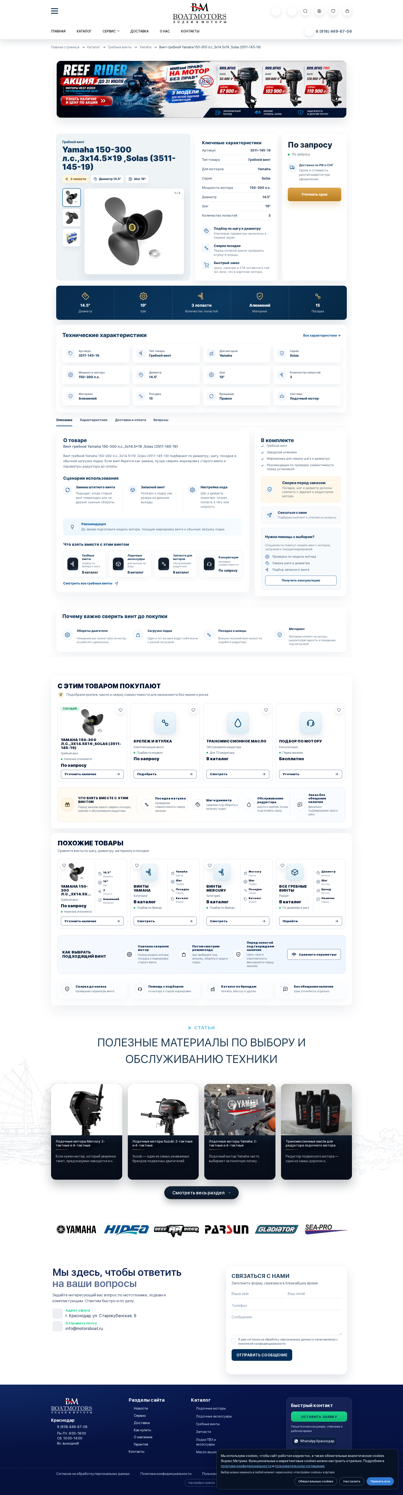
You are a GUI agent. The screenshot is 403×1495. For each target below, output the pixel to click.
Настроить (351, 1481)
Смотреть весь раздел (198, 1193)
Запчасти (203, 1432)
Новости (141, 1408)
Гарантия (141, 1444)
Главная (58, 31)
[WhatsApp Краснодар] (276, 11)
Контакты (190, 31)
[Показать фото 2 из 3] (71, 217)
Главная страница (65, 47)
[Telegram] (291, 11)
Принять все (380, 1481)
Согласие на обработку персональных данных (93, 1474)
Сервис (140, 1416)
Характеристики (94, 420)
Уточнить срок (314, 194)
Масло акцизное (209, 1452)
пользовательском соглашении (300, 1466)
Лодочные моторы (211, 1408)
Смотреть (219, 774)
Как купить (142, 1430)
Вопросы (160, 420)
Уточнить (291, 774)
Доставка (139, 31)
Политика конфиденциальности (165, 1474)
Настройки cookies (201, 1482)
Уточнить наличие (80, 774)
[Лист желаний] (333, 11)
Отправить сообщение (261, 1355)
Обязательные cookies (315, 1481)
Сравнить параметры (318, 954)
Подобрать (147, 774)
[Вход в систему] (319, 11)
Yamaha (145, 47)
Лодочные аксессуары (214, 1416)
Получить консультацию (301, 580)
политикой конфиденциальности (261, 1343)
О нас (165, 31)
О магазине (143, 1437)
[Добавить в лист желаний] (120, 710)
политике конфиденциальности (246, 1466)
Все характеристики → (322, 335)
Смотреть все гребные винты (87, 583)
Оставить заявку (319, 1417)
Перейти (290, 921)
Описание (64, 420)
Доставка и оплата (130, 420)
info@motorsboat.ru (84, 1328)
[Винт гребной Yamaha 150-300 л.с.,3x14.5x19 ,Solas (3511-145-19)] (134, 231)
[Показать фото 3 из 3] (71, 237)
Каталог (84, 31)
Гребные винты (120, 47)
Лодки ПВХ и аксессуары (206, 1442)
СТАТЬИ (204, 1028)
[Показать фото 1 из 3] (71, 197)
